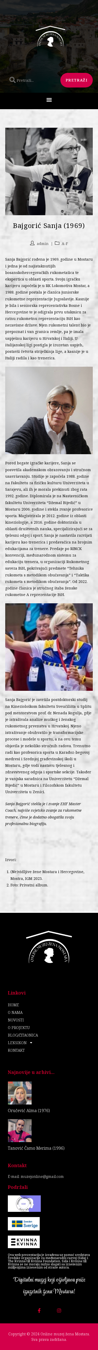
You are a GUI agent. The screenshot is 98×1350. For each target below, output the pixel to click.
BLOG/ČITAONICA (23, 1035)
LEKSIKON (17, 1042)
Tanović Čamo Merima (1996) (36, 1148)
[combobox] (31, 80)
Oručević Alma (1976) (29, 1110)
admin (43, 243)
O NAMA (15, 1012)
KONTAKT (16, 1050)
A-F (65, 243)
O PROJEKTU (19, 1027)
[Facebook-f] (39, 1310)
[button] (49, 99)
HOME (13, 1004)
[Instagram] (59, 1310)
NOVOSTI (16, 1020)
